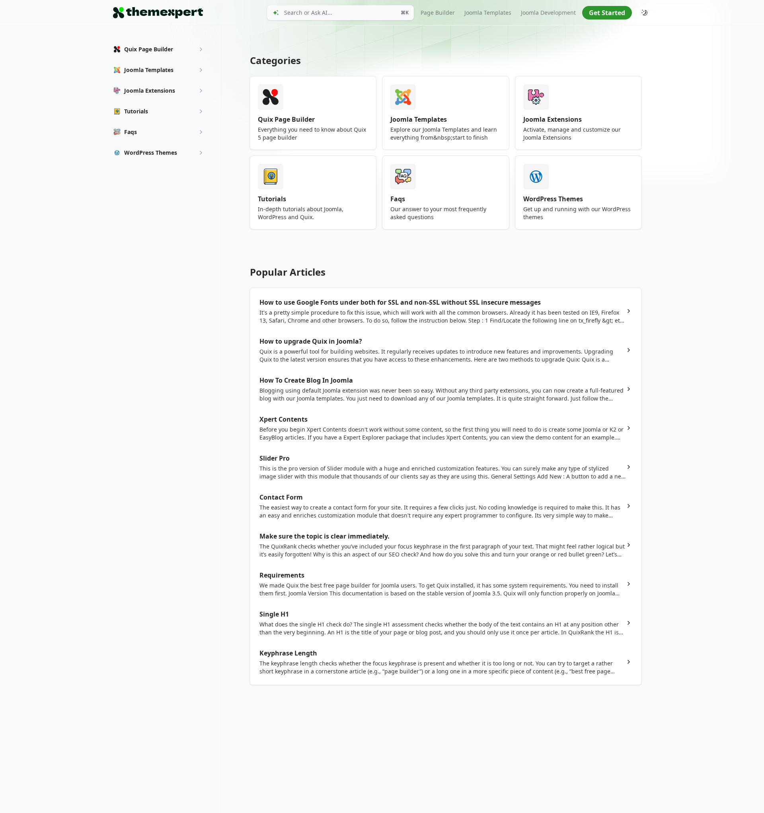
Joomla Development (548, 12)
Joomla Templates (487, 12)
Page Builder (438, 12)
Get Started (607, 12)
